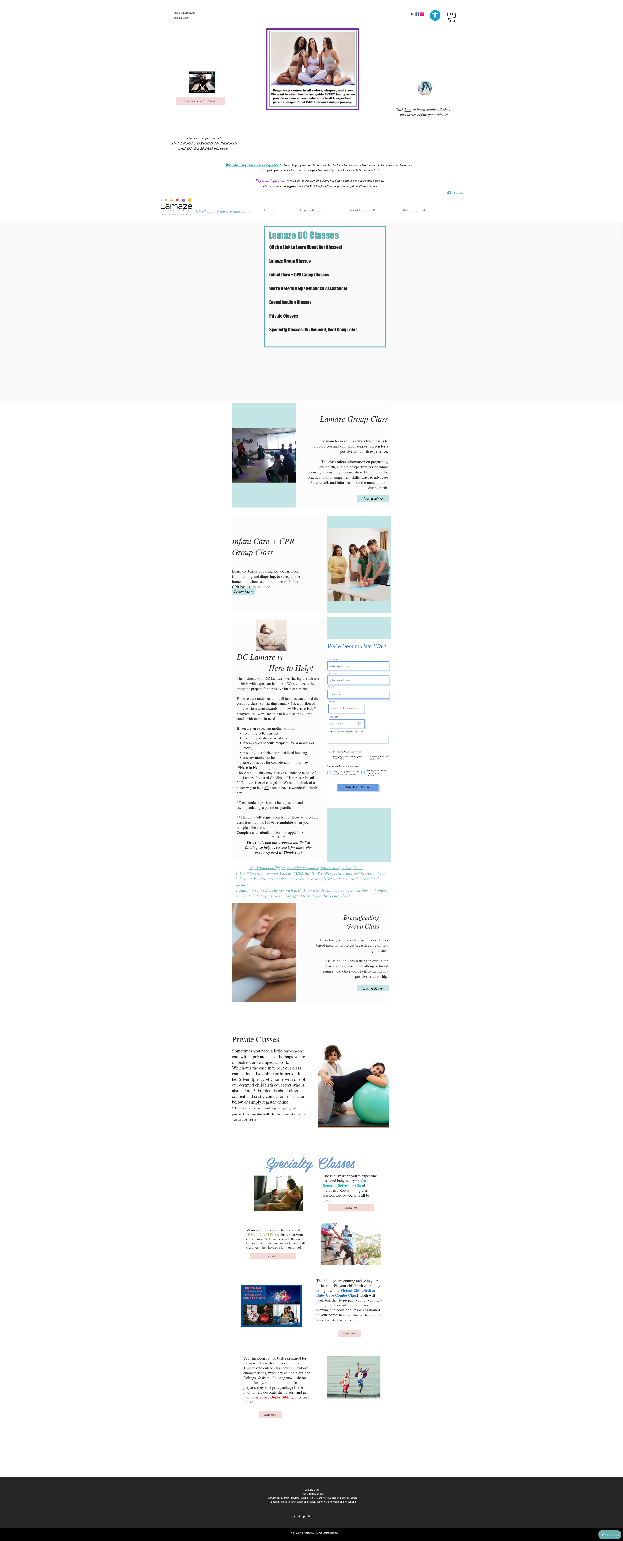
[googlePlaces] (412, 14)
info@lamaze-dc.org (184, 12)
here (408, 109)
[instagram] (422, 14)
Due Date (333, 717)
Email (330, 687)
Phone (331, 701)
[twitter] (304, 1516)
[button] (452, 17)
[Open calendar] (359, 723)
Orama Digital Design (326, 1532)
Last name (332, 673)
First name (332, 659)
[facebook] (417, 14)
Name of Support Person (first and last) (345, 731)
